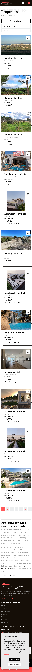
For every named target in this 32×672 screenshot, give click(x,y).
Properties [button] (5, 611)
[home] (6, 3)
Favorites (4, 622)
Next (28, 45)
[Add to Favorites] (28, 38)
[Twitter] (4, 598)
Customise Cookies (15, 664)
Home (3, 606)
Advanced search (16, 21)
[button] (16, 26)
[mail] (9, 669)
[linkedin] (13, 598)
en (23, 3)
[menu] (29, 3)
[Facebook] (2, 598)
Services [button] (4, 614)
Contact (4, 619)
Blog (2, 617)
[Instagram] (7, 598)
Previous (3, 45)
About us (4, 608)
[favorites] (3, 669)
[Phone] (16, 669)
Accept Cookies (15, 659)
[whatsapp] (22, 669)
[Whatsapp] (10, 598)
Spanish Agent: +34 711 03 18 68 (12, 633)
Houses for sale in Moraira (9, 575)
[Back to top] (29, 669)
